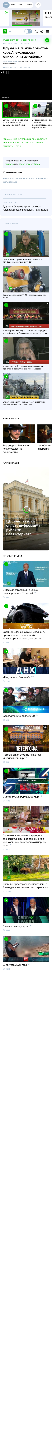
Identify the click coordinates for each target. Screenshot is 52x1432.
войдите (9, 164)
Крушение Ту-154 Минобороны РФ (19, 40)
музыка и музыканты (32, 143)
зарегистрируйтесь (29, 164)
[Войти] (41, 31)
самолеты (8, 146)
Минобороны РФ (11, 143)
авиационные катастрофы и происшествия (25, 139)
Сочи (18, 146)
